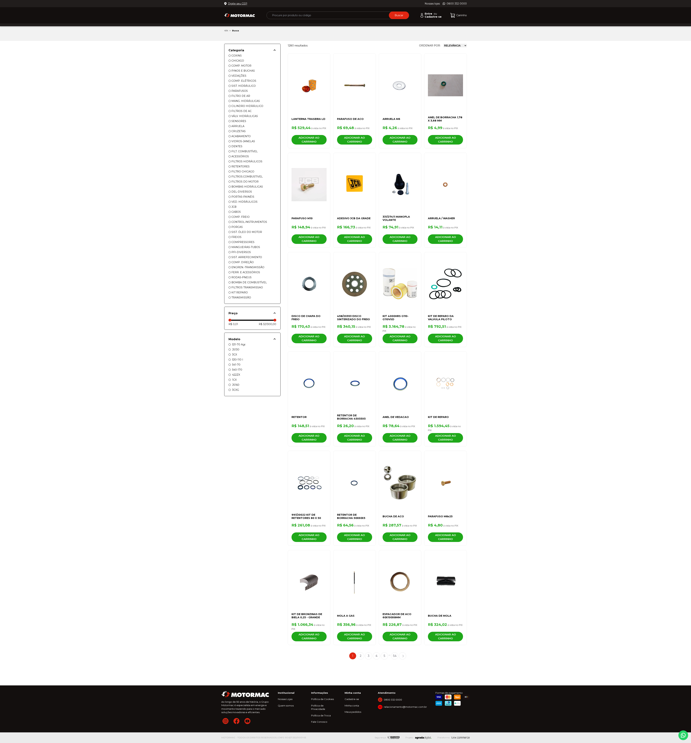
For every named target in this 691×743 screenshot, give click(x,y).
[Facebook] (236, 721)
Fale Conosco (319, 721)
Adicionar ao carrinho (309, 139)
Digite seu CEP (237, 3)
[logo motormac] (239, 15)
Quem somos (286, 705)
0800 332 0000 (457, 3)
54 (394, 656)
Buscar (399, 15)
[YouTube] (247, 721)
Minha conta (352, 705)
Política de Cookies (322, 699)
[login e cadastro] (422, 15)
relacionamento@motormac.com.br (405, 706)
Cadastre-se (352, 699)
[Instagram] (225, 721)
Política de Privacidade (318, 707)
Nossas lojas (432, 3)
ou (431, 13)
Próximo (402, 655)
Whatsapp (683, 735)
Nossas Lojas (285, 699)
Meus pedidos (353, 711)
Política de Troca (321, 715)
